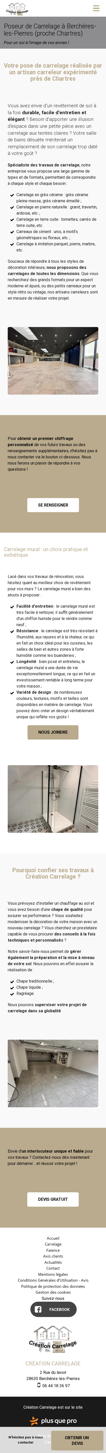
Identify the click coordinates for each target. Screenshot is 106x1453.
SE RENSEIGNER (53, 505)
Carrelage (53, 1244)
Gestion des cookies (53, 1292)
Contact (53, 1268)
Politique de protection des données (53, 1286)
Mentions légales (53, 1274)
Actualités (53, 1262)
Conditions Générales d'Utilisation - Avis (53, 1280)
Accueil (53, 1238)
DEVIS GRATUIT (53, 1199)
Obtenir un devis (77, 1440)
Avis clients (53, 1256)
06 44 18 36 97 (55, 1385)
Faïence (53, 1250)
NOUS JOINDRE (53, 732)
